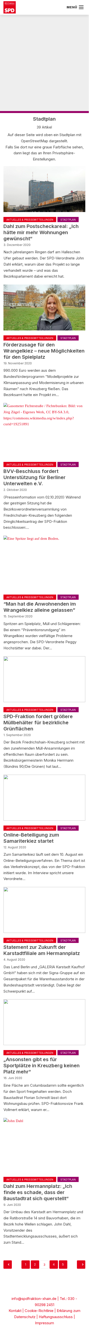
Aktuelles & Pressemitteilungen (29, 219)
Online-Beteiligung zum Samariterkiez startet (31, 838)
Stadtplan (68, 219)
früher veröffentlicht (81, 1264)
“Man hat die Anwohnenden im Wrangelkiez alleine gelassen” (39, 607)
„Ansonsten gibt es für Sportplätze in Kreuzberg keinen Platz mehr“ (41, 1065)
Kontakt (15, 1310)
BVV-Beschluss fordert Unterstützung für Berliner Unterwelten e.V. (34, 477)
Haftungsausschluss (56, 1316)
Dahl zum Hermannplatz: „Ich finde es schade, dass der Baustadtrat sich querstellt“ (37, 1192)
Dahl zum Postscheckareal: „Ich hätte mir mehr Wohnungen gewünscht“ (41, 232)
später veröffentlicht (7, 1264)
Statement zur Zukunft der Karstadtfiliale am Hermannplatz (41, 950)
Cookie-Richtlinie (39, 1310)
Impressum (44, 1323)
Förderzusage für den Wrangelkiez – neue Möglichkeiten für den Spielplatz (44, 351)
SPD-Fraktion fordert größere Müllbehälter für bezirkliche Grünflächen (38, 722)
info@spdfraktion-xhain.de (34, 1298)
